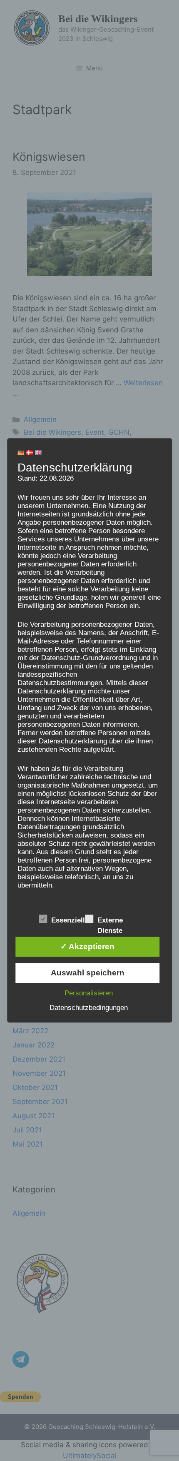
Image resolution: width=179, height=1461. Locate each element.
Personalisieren (89, 993)
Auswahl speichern (87, 973)
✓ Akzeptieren (87, 946)
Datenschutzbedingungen (89, 1008)
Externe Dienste (110, 921)
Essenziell (68, 921)
